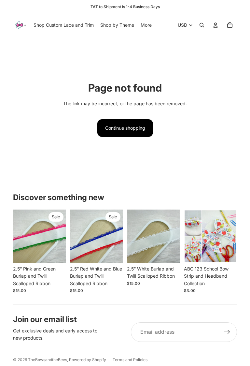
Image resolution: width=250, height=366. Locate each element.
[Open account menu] (215, 25)
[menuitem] (146, 25)
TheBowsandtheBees (47, 359)
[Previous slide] (18, 236)
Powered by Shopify (87, 359)
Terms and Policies (130, 359)
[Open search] (202, 25)
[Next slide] (61, 236)
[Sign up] (227, 332)
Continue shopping (125, 128)
